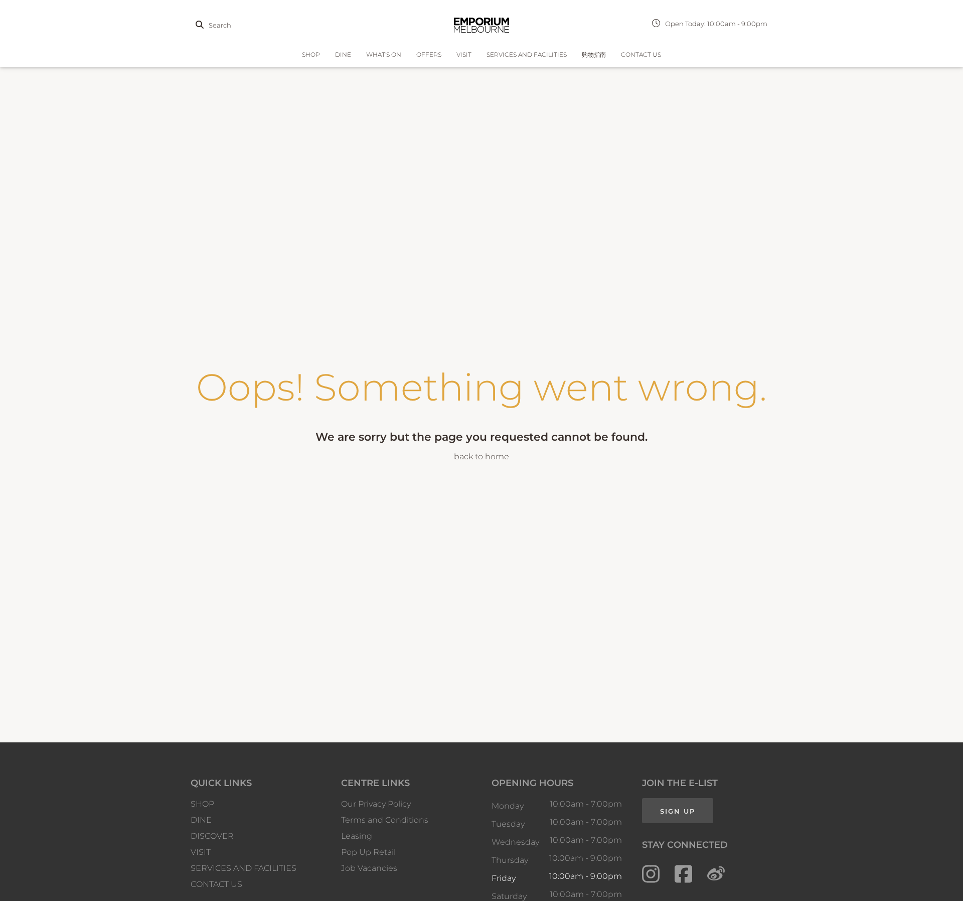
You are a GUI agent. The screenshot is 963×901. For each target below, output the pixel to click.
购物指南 (594, 54)
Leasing (356, 836)
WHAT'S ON (383, 54)
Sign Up (677, 811)
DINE (343, 54)
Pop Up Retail (368, 852)
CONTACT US (641, 54)
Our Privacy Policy (376, 804)
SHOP (311, 54)
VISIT (463, 54)
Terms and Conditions (384, 820)
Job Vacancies (369, 868)
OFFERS (428, 54)
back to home (481, 456)
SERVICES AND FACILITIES (527, 54)
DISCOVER (212, 836)
